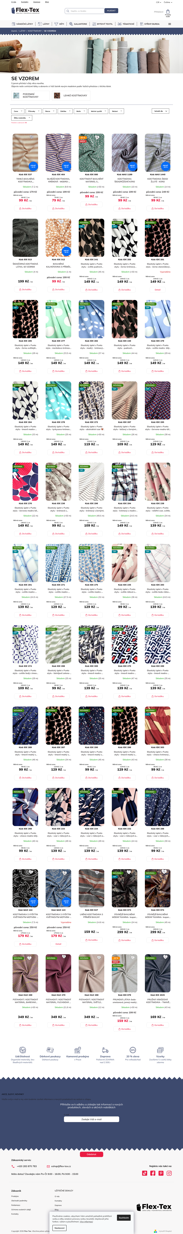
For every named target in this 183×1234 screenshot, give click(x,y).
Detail (157, 289)
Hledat (111, 10)
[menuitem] (23, 24)
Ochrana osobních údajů (21, 1209)
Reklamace (15, 1205)
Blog (47, 2)
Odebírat (91, 1154)
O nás (13, 2)
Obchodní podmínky (19, 1201)
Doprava (36, 2)
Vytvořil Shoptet (165, 1231)
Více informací (86, 1221)
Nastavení (59, 1228)
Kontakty (24, 2)
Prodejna (14, 1196)
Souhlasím (124, 1217)
